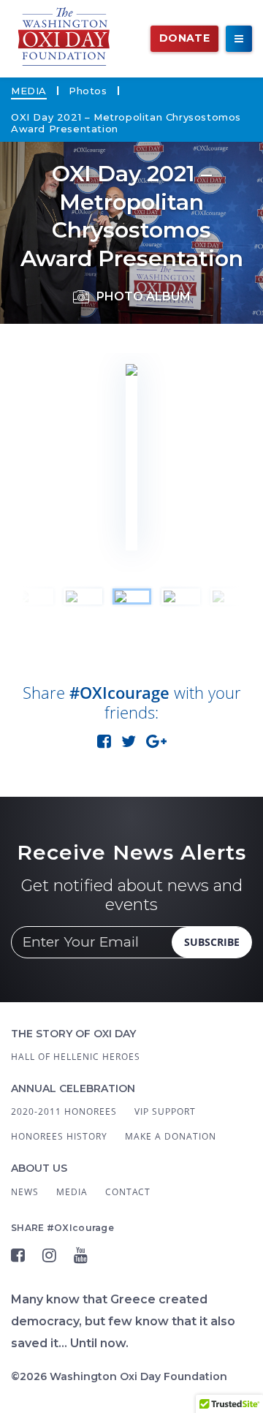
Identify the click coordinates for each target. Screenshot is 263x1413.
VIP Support (165, 1111)
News (25, 1192)
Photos (88, 90)
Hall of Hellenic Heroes (75, 1056)
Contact (127, 1192)
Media (29, 90)
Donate (184, 38)
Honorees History (59, 1136)
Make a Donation (170, 1136)
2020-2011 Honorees (64, 1111)
